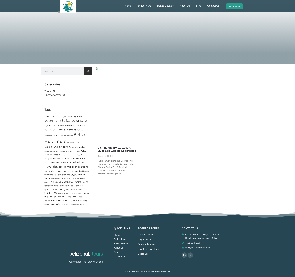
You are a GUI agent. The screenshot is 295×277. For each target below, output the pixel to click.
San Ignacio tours (67, 189)
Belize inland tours (74, 142)
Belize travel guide (65, 162)
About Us (185, 5)
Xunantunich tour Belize (75, 204)
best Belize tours (71, 171)
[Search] (88, 71)
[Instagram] (190, 255)
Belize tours (58, 158)
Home (128, 5)
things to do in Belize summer (69, 193)
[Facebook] (184, 255)
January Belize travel (52, 182)
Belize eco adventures (64, 136)
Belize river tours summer (70, 151)
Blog (198, 5)
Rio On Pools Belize (72, 186)
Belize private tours (52, 151)
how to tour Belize (78, 179)
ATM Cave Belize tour (68, 117)
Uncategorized (53, 94)
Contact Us (213, 5)
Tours (47, 91)
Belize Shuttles (165, 5)
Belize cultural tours (67, 130)
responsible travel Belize (54, 186)
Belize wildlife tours (53, 171)
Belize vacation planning (73, 166)
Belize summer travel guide (69, 155)
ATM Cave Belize (50, 117)
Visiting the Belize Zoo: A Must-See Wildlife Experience (117, 149)
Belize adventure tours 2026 (67, 125)
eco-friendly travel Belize (60, 179)
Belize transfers (72, 158)
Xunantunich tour (57, 204)
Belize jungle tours (56, 146)
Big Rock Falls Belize (62, 175)
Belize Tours (144, 5)
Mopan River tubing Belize (74, 182)
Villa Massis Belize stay (62, 200)
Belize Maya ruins (77, 147)
